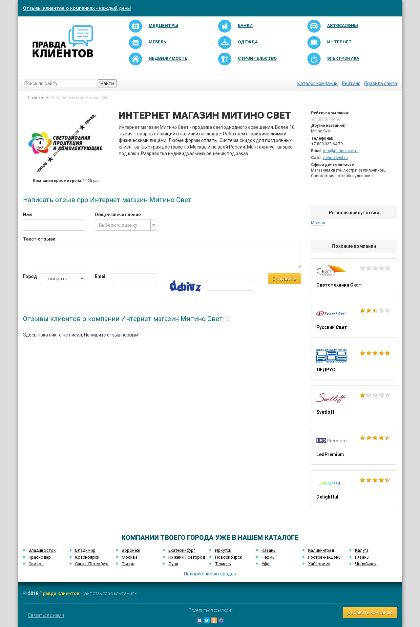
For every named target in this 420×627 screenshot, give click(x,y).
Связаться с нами (46, 615)
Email (99, 276)
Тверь (128, 563)
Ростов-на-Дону (324, 557)
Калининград (321, 550)
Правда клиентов (59, 593)
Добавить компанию (370, 612)
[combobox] (126, 225)
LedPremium (354, 446)
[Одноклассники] (214, 620)
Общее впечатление (118, 214)
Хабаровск (319, 563)
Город (27, 276)
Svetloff (354, 404)
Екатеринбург (181, 550)
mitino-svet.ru (335, 157)
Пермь (268, 557)
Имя (27, 214)
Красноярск (87, 557)
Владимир (85, 550)
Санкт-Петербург (92, 563)
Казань (269, 550)
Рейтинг (351, 83)
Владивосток (42, 550)
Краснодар (40, 557)
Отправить (284, 278)
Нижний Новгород (186, 557)
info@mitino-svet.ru (341, 151)
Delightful (354, 489)
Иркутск (223, 550)
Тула (173, 563)
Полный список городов (210, 573)
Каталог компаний (317, 83)
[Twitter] (207, 620)
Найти (107, 83)
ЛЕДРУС (354, 361)
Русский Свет (354, 319)
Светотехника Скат (354, 277)
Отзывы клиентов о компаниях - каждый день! (77, 8)
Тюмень (223, 563)
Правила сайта (380, 83)
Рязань (362, 557)
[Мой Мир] (221, 620)
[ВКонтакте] (199, 620)
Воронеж (131, 550)
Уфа (265, 563)
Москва (129, 557)
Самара (36, 563)
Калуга (361, 550)
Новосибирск (228, 557)
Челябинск (366, 563)
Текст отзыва (39, 239)
